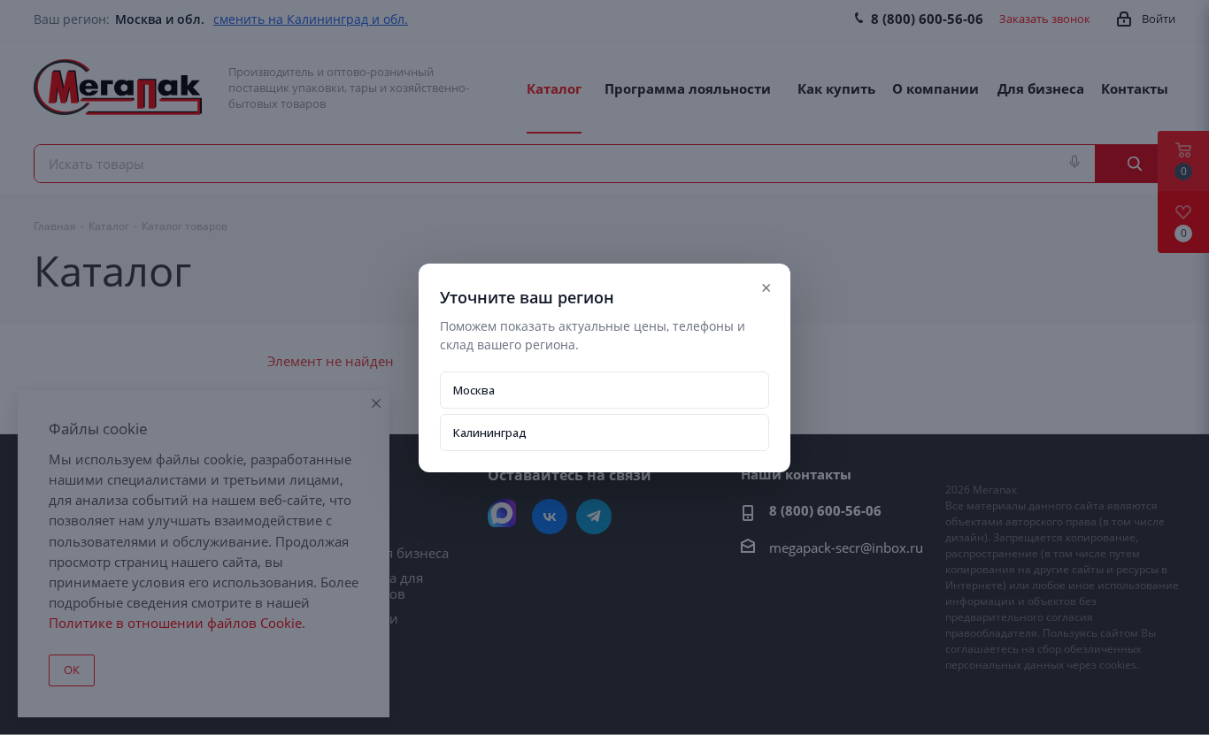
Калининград (490, 432)
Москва (474, 390)
